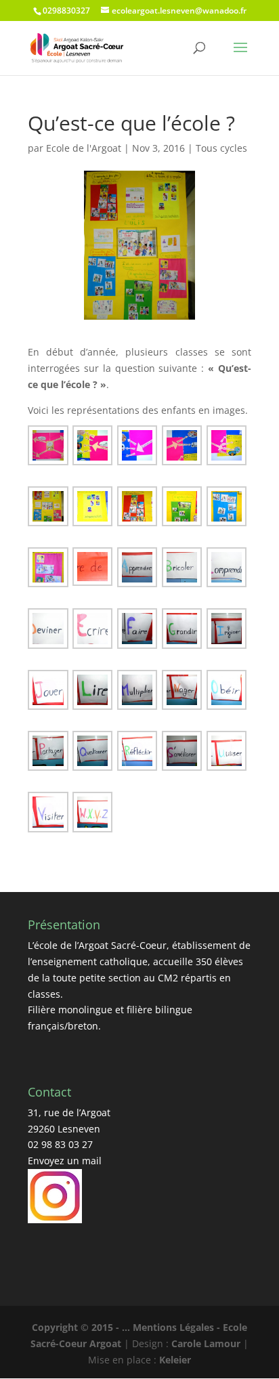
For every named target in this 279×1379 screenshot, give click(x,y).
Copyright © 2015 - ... (82, 1327)
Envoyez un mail (65, 1160)
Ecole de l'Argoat (83, 148)
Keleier (175, 1359)
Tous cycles (221, 148)
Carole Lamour (205, 1343)
